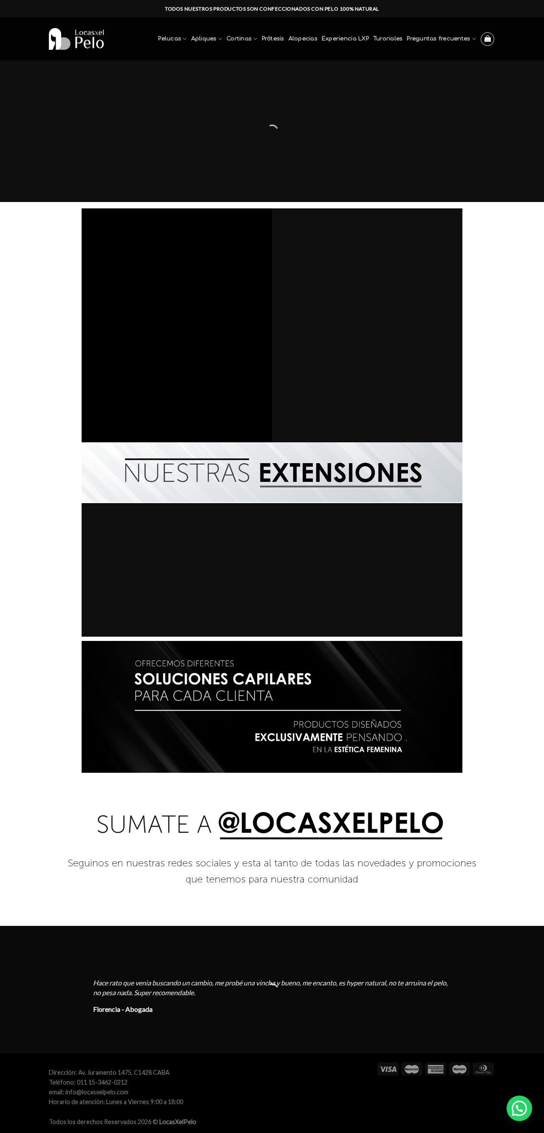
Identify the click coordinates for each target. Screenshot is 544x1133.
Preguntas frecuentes (438, 39)
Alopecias (303, 39)
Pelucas (169, 39)
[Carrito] (487, 39)
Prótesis (273, 39)
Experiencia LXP (345, 39)
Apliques (204, 39)
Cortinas (239, 39)
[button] (519, 1108)
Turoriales (388, 39)
